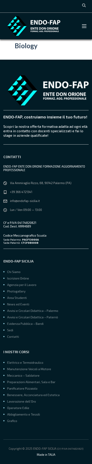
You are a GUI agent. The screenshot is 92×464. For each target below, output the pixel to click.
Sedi (10, 330)
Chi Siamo (14, 272)
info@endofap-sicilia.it (25, 201)
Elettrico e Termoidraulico (25, 362)
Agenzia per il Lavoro (21, 285)
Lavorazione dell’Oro (21, 401)
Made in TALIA (46, 454)
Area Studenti (17, 298)
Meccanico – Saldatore (23, 375)
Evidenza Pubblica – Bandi (25, 323)
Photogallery (16, 291)
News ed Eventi (18, 304)
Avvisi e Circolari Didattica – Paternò (32, 317)
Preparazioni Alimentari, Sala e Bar (31, 382)
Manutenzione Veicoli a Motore (29, 369)
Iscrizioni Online (18, 278)
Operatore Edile (18, 408)
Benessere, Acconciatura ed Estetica (33, 395)
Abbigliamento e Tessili (23, 414)
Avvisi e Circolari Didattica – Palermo (32, 311)
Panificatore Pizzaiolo (22, 388)
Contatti (13, 336)
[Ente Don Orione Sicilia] (32, 26)
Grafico (12, 421)
